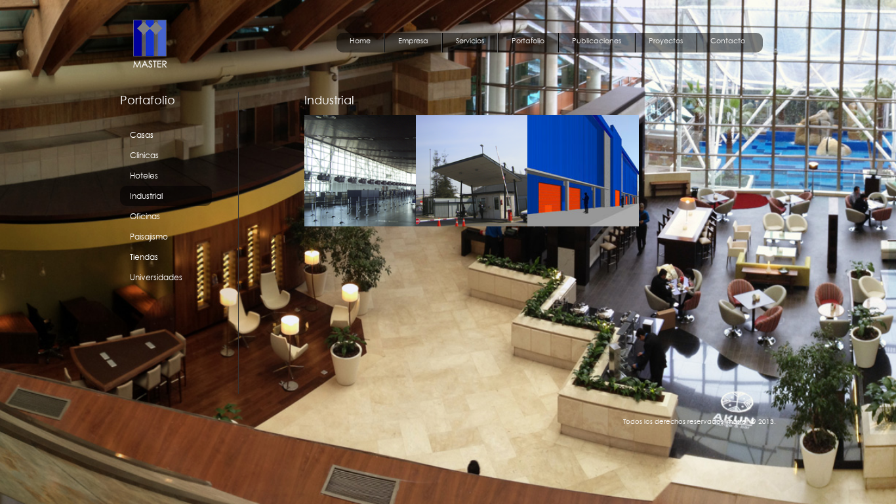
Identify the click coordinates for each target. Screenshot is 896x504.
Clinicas (144, 155)
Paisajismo (149, 236)
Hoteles (144, 175)
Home (360, 40)
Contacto (727, 40)
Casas (141, 134)
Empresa (413, 40)
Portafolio (528, 40)
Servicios (470, 40)
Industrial (146, 195)
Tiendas (144, 256)
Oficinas (145, 216)
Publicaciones (596, 40)
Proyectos (666, 40)
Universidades (156, 277)
